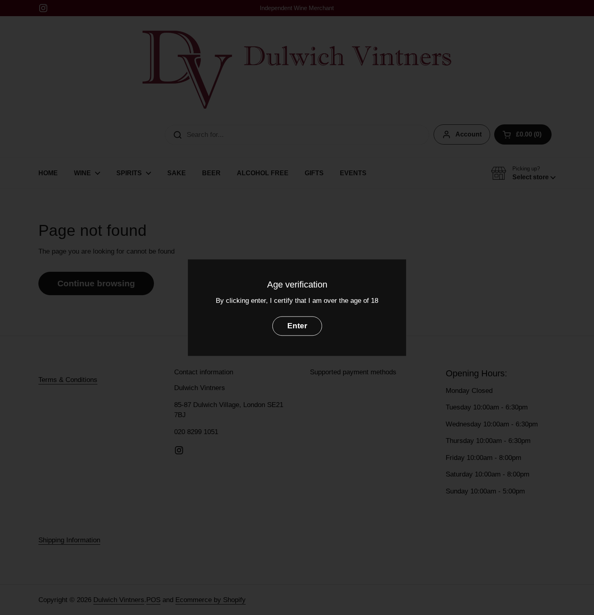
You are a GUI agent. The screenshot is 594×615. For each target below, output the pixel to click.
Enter (297, 325)
